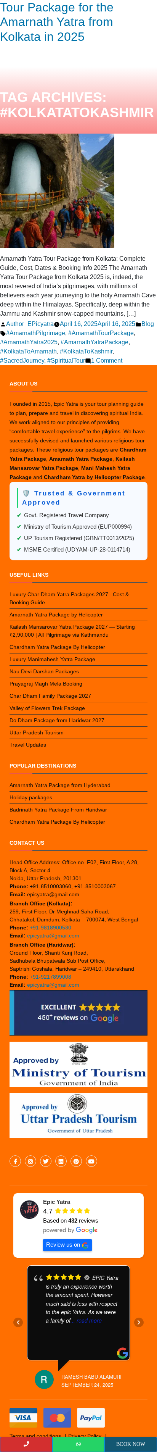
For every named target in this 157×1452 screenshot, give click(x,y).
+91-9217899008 (50, 977)
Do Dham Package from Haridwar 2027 (57, 720)
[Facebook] (15, 1161)
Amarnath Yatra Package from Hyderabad (60, 785)
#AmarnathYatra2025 (29, 342)
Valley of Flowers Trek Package (47, 708)
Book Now (130, 1444)
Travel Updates (28, 745)
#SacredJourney (22, 360)
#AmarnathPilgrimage (35, 333)
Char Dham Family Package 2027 (50, 696)
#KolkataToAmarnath (28, 351)
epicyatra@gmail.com (53, 936)
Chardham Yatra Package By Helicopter (57, 647)
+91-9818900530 (50, 927)
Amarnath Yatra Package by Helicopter (56, 614)
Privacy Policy (84, 1436)
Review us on (63, 1244)
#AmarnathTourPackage (101, 333)
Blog (147, 324)
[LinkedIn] (61, 1161)
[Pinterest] (76, 1161)
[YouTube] (91, 1161)
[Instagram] (30, 1161)
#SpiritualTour (66, 360)
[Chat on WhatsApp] (78, 1444)
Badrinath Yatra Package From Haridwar (58, 810)
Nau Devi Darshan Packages (44, 671)
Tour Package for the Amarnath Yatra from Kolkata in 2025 (57, 22)
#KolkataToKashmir (86, 351)
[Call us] (26, 1444)
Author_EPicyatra (30, 324)
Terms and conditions (35, 1436)
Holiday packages (31, 797)
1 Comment (106, 360)
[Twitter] (45, 1161)
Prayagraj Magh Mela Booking (46, 684)
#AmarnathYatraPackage (94, 342)
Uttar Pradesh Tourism (37, 732)
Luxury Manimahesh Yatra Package (52, 659)
